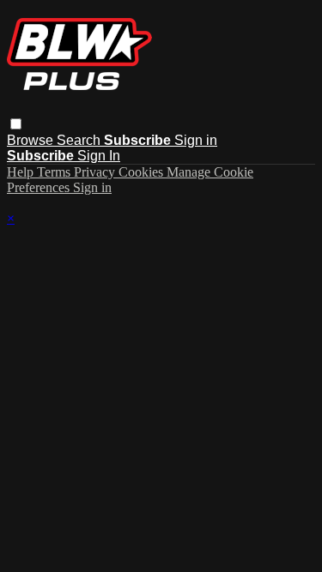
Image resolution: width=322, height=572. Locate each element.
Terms (55, 172)
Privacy (96, 172)
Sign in (195, 140)
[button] (15, 123)
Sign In (98, 155)
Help (22, 172)
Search (80, 140)
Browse (32, 140)
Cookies (142, 172)
